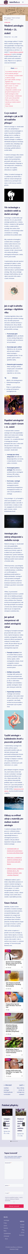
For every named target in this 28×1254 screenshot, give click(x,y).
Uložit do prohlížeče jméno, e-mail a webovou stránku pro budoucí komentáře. (14, 1199)
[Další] (23, 1124)
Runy (5, 1231)
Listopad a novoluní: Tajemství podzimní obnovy (7, 1123)
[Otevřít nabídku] (22, 2)
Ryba (6, 1239)
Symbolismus (6, 1233)
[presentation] (7, 1112)
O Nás (22, 1232)
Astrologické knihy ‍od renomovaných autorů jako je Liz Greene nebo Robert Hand (15, 851)
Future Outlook (9, 106)
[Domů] (4, 17)
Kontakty (21, 1235)
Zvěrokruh (6, 1236)
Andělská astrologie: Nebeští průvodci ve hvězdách (8, 1090)
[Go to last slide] (4, 1124)
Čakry (5, 1223)
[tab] (10, 1141)
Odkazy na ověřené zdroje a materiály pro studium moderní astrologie (12, 102)
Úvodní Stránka (22, 1226)
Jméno (7, 1185)
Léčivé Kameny (6, 1227)
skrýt (16, 68)
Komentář (8, 1163)
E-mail (7, 1193)
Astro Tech (8, 37)
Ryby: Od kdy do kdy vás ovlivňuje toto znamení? (20, 1090)
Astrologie (7, 22)
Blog (23, 1229)
